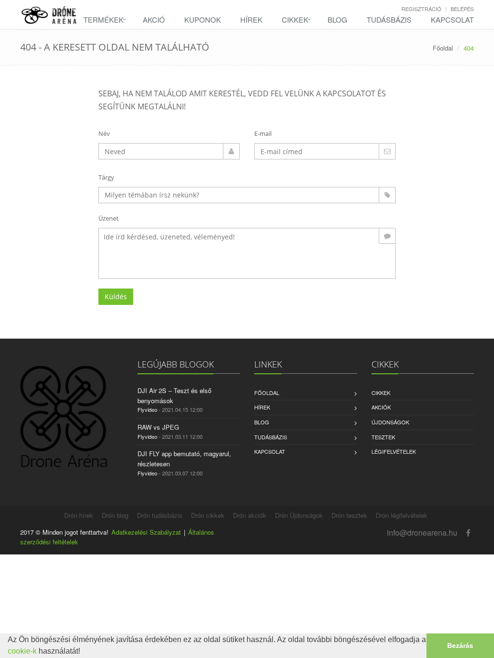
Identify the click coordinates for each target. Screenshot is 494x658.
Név (104, 133)
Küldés (116, 296)
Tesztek (383, 437)
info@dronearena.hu (422, 532)
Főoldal (443, 48)
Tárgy (106, 177)
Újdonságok (390, 422)
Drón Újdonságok (299, 515)
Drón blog (115, 515)
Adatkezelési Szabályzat (146, 532)
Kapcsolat (452, 19)
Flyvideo (147, 409)
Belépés (462, 9)
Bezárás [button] (460, 645)
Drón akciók (249, 515)
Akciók (381, 407)
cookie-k (22, 651)
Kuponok (202, 19)
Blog (337, 19)
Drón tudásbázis (159, 515)
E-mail (263, 133)
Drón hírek (78, 515)
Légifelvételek (393, 451)
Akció (154, 19)
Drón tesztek (349, 515)
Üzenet (108, 218)
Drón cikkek (207, 515)
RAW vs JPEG (158, 427)
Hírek (251, 19)
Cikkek (295, 19)
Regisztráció (421, 9)
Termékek (103, 19)
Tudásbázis (389, 19)
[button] (83, 652)
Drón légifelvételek (401, 515)
